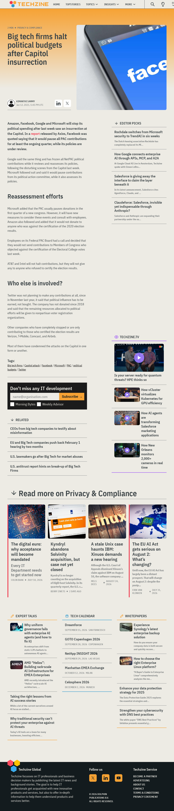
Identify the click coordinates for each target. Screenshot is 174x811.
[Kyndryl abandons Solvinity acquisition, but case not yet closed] (67, 522)
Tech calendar (82, 616)
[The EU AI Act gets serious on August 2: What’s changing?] (148, 522)
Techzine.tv (129, 337)
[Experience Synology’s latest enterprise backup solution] (126, 637)
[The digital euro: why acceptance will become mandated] (26, 522)
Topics (90, 4)
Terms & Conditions (146, 792)
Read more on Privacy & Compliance (78, 493)
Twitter (22, 369)
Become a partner (145, 776)
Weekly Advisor (53, 404)
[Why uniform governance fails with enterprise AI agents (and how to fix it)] (16, 639)
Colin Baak (17, 579)
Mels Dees (94, 583)
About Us (139, 784)
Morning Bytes (26, 404)
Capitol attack (32, 365)
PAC (69, 365)
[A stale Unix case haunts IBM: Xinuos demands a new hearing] (107, 522)
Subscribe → (72, 396)
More (128, 4)
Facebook (47, 365)
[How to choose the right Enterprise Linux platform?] (126, 669)
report (35, 133)
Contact (138, 788)
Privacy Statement (145, 796)
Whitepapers (136, 616)
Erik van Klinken (137, 591)
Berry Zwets (58, 591)
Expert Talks (26, 616)
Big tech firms (14, 365)
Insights (110, 4)
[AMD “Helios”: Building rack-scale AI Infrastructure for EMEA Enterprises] (16, 675)
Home (56, 4)
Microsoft (59, 365)
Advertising (141, 780)
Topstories (73, 4)
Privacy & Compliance (29, 27)
